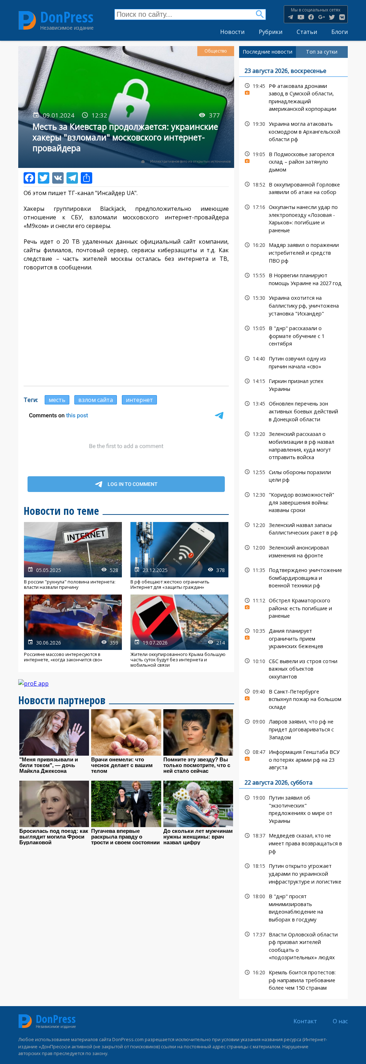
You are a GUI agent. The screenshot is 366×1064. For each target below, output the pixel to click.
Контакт (305, 1021)
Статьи (307, 32)
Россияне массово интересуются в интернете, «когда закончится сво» (73, 631)
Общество (215, 51)
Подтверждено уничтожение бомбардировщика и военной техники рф (293, 577)
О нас (340, 1021)
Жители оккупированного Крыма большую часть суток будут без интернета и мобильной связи (179, 631)
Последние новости (267, 51)
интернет (139, 400)
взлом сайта (95, 400)
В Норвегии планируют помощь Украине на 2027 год (293, 278)
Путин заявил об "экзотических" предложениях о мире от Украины (293, 808)
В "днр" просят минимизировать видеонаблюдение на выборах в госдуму (293, 907)
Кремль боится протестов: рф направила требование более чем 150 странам (293, 979)
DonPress (67, 17)
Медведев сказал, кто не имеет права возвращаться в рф (293, 842)
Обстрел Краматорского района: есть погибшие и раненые (293, 607)
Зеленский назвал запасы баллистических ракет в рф (293, 528)
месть (57, 400)
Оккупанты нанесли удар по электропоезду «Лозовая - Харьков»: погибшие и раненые (293, 218)
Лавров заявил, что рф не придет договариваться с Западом (293, 728)
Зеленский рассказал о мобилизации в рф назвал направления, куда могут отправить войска (293, 445)
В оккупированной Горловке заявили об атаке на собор (293, 187)
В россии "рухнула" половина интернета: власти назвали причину (73, 556)
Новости (232, 32)
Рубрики (270, 32)
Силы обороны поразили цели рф (293, 475)
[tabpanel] (293, 528)
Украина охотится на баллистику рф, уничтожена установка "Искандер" (293, 304)
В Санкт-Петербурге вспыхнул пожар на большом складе (293, 698)
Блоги (339, 32)
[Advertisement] (126, 329)
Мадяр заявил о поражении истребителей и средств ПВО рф (293, 252)
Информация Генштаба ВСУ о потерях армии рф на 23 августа (293, 759)
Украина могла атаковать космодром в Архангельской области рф (293, 130)
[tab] (267, 52)
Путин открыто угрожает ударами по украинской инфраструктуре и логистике (293, 873)
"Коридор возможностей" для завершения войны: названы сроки (293, 501)
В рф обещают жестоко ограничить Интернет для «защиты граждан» (179, 556)
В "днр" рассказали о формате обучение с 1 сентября (293, 335)
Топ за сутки (321, 51)
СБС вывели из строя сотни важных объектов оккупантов (293, 668)
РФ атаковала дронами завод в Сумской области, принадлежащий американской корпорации (293, 97)
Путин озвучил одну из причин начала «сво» (293, 361)
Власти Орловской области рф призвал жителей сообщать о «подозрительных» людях (293, 945)
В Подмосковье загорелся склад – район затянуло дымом (293, 161)
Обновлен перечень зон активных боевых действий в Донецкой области (293, 410)
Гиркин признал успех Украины (293, 384)
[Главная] (27, 20)
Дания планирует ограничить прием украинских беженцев (293, 637)
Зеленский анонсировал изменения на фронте (293, 550)
